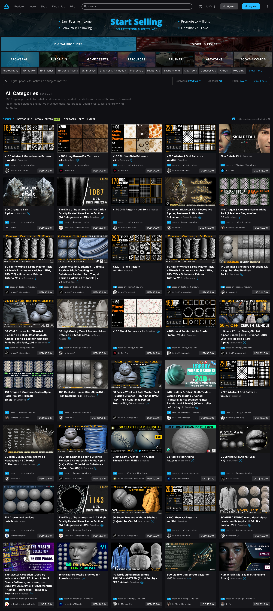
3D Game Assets (67, 70)
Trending (8, 119)
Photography (10, 70)
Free (81, 119)
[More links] (267, 6)
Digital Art (153, 70)
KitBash (224, 70)
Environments (172, 70)
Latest (91, 119)
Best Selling (24, 119)
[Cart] (201, 6)
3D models (29, 70)
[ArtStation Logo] (6, 6)
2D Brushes (89, 70)
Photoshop (136, 70)
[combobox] (137, 6)
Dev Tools (190, 70)
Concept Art (208, 70)
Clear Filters (260, 81)
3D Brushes (46, 70)
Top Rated (70, 119)
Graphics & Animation (113, 70)
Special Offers (47, 119)
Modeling (238, 70)
